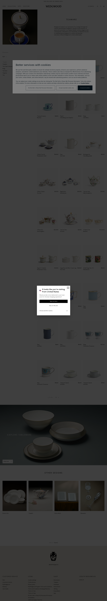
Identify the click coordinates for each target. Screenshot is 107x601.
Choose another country (46, 310)
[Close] (68, 288)
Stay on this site (53, 305)
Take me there (53, 301)
